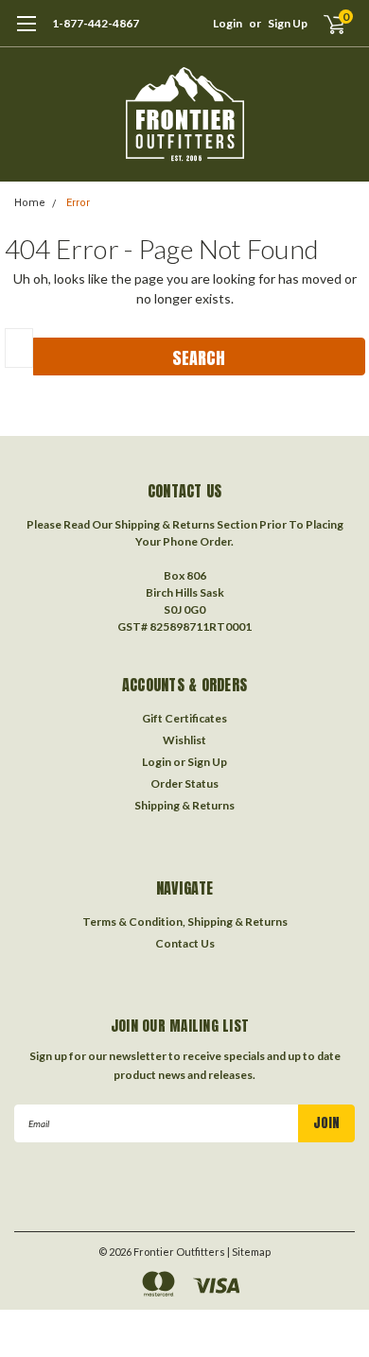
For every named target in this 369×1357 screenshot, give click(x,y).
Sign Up (288, 23)
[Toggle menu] (26, 33)
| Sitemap (249, 1251)
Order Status (184, 783)
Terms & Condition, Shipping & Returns (185, 921)
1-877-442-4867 (95, 23)
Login (227, 23)
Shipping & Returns (184, 805)
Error (78, 203)
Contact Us (185, 943)
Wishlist (184, 740)
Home (29, 203)
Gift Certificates (184, 718)
